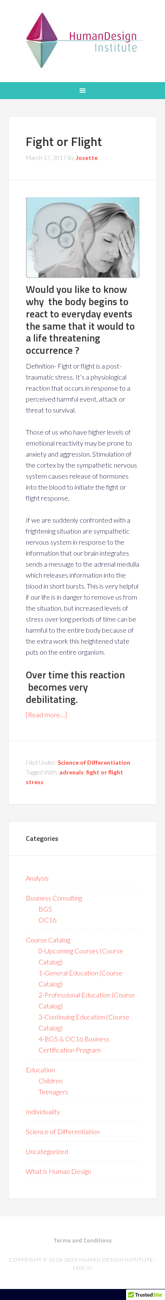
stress (35, 781)
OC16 (47, 920)
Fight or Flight (64, 141)
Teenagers (53, 1092)
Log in (82, 1267)
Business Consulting (54, 898)
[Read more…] (46, 715)
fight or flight (104, 772)
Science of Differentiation (94, 762)
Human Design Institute (82, 40)
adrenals (71, 772)
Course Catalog (48, 940)
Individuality (43, 1111)
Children (50, 1081)
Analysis (37, 878)
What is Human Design (58, 1171)
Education (40, 1070)
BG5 (45, 909)
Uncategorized (47, 1151)
